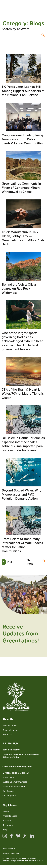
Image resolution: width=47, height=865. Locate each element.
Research (7, 820)
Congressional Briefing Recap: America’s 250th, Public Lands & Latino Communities (23, 139)
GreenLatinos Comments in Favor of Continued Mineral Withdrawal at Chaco (21, 187)
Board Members (10, 730)
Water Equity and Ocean (14, 786)
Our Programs (9, 795)
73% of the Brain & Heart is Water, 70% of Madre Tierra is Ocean (23, 393)
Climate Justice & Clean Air (16, 773)
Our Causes (8, 791)
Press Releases (10, 816)
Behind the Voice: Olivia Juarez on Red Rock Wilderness (19, 288)
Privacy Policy (9, 848)
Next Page (30, 562)
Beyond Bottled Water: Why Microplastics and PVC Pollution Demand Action (21, 494)
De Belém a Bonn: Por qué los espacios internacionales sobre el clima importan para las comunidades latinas (23, 444)
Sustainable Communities (15, 782)
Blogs (5, 829)
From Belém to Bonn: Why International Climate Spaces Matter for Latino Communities (22, 545)
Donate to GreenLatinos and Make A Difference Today (21, 755)
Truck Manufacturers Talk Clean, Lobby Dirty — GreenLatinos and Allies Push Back (23, 238)
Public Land (8, 777)
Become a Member (12, 749)
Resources (8, 825)
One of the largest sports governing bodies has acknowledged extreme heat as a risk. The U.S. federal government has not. (22, 341)
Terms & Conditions (11, 853)
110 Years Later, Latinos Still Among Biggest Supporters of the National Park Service (23, 90)
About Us (7, 734)
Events (6, 811)
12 (18, 562)
